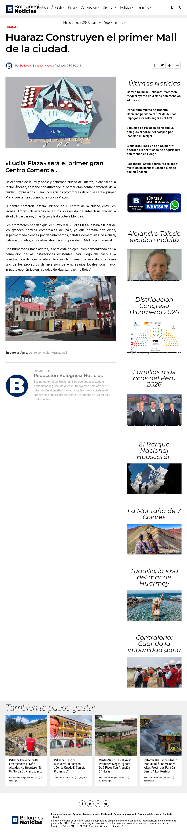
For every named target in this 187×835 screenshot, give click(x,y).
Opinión (108, 7)
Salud (56, 817)
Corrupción (89, 7)
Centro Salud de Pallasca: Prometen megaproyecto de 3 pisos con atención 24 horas (154, 96)
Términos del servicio (149, 814)
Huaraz (55, 352)
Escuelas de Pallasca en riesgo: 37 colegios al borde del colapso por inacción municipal (151, 132)
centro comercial (39, 352)
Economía (56, 814)
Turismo (143, 7)
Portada (42, 7)
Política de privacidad (125, 814)
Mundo (67, 814)
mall (64, 352)
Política (125, 7)
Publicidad (106, 814)
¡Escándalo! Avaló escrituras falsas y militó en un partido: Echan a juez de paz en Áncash (152, 168)
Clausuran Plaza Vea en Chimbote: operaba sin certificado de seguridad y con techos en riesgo (153, 150)
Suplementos (113, 22)
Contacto (167, 814)
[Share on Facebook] (155, 65)
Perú (71, 7)
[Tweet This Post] (162, 65)
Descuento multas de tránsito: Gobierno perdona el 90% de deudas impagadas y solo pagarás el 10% (151, 114)
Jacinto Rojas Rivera (63, 777)
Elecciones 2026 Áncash (80, 22)
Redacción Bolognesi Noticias (37, 65)
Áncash (56, 7)
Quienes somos (90, 814)
